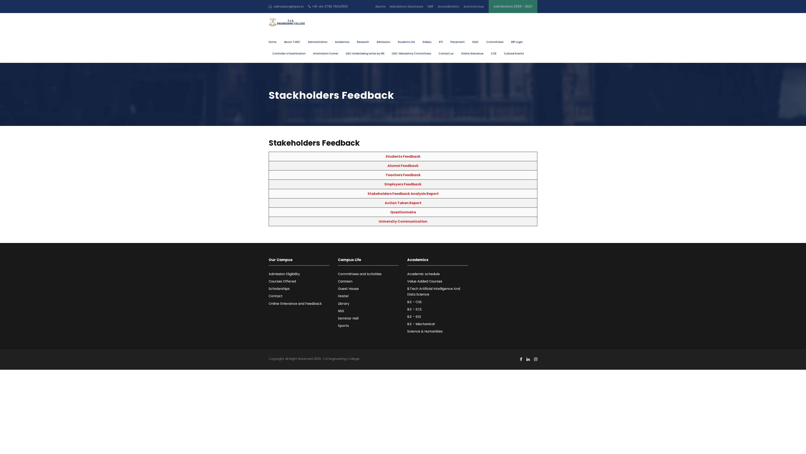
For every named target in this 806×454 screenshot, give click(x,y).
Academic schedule (423, 274)
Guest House (348, 288)
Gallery (427, 42)
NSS (341, 311)
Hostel (343, 296)
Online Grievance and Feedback (295, 303)
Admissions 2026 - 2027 (513, 6)
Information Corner (325, 53)
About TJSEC (292, 42)
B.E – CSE (414, 302)
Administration (317, 42)
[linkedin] (528, 359)
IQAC (475, 42)
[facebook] (521, 359)
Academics (342, 42)
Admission (383, 42)
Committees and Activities (360, 274)
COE (493, 53)
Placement (457, 42)
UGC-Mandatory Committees (411, 53)
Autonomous (473, 6)
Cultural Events (514, 53)
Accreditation (448, 6)
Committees (495, 42)
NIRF (431, 6)
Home (272, 42)
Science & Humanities (425, 331)
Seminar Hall (348, 318)
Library (343, 303)
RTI (441, 42)
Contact (276, 296)
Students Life (406, 42)
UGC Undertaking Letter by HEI (365, 53)
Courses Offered (282, 281)
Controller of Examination (289, 53)
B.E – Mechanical (421, 324)
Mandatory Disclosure (406, 6)
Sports (343, 325)
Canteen (345, 281)
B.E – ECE (414, 309)
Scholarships (279, 288)
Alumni (380, 6)
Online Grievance (472, 53)
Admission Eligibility (284, 274)
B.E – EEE (414, 316)
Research (363, 42)
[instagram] (535, 359)
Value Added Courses (424, 281)
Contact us (446, 53)
